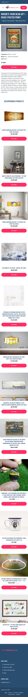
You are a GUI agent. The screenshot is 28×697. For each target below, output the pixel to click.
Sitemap (18, 694)
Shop (23, 7)
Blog (5, 673)
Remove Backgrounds (9, 670)
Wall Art (10, 54)
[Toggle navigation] (3, 7)
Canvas (14, 54)
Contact (10, 692)
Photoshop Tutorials (9, 664)
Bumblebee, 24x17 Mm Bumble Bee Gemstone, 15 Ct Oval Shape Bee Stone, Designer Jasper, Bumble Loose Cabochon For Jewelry (14, 495)
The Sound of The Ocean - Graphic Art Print (14, 268)
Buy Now (14, 67)
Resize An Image (8, 667)
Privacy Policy (11, 694)
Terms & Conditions (18, 692)
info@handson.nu (5, 2)
